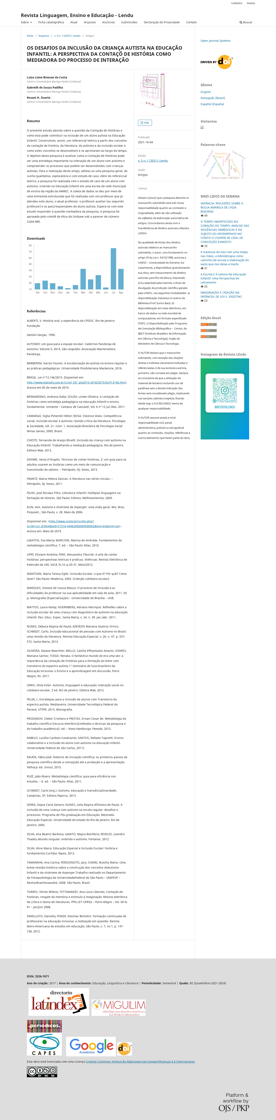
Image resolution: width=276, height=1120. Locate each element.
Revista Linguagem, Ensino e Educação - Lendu (77, 15)
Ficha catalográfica (51, 22)
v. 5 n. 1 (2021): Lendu (67, 35)
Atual (73, 22)
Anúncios (108, 22)
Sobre (25, 22)
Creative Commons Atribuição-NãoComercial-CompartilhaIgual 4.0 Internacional (140, 1061)
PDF (146, 123)
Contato (191, 22)
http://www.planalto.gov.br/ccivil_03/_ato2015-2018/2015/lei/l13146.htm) (76, 382)
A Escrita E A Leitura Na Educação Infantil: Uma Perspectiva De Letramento (223, 278)
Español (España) (212, 104)
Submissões (129, 22)
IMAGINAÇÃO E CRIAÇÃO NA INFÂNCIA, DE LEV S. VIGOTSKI (221, 294)
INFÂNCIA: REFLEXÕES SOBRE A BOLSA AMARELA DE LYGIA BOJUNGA (222, 207)
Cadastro (236, 3)
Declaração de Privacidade (162, 22)
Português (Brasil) (213, 98)
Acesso (251, 3)
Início (30, 35)
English (206, 92)
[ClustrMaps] (202, 128)
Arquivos (90, 22)
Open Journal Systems (216, 41)
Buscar (247, 22)
